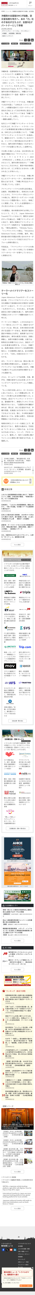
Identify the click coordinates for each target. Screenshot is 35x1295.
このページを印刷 (26, 43)
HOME (3, 11)
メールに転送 (5, 43)
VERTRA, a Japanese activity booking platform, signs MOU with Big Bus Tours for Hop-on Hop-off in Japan (17, 1188)
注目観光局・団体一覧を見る (17, 828)
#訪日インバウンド (7, 36)
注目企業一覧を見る (17, 721)
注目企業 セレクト (11, 560)
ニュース (8, 11)
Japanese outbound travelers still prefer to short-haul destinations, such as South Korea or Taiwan (17, 1202)
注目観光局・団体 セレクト (14, 739)
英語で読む (14, 43)
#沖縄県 (4, 33)
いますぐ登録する (27, 1286)
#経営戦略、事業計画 (15, 33)
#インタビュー (25, 31)
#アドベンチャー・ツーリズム (10, 31)
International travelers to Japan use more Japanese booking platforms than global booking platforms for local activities (17, 1195)
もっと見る (17, 544)
